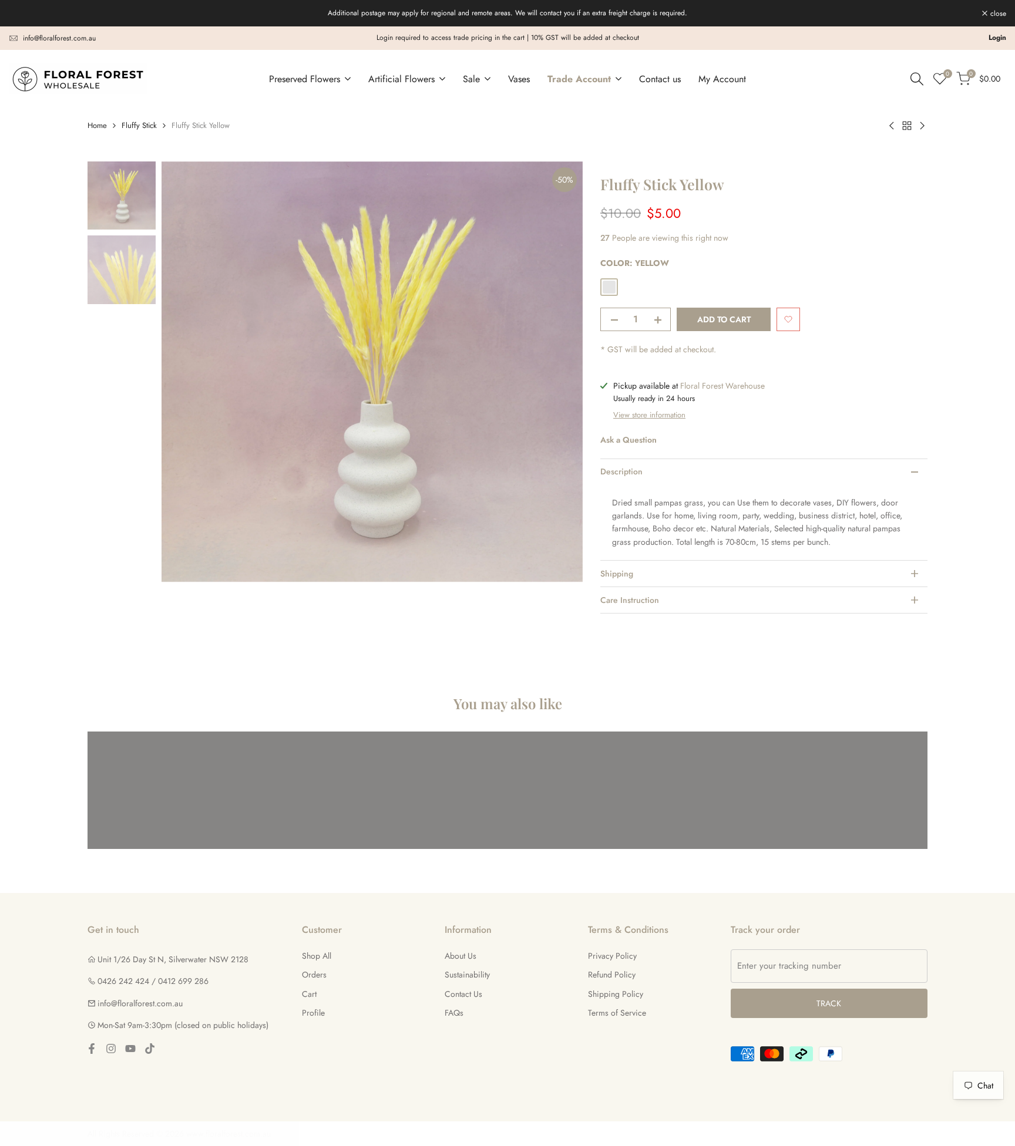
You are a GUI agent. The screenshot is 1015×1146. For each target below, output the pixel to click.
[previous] (185, 371)
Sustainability (467, 974)
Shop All (316, 956)
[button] (788, 319)
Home (97, 125)
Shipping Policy (615, 994)
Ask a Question (628, 440)
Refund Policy (612, 974)
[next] (559, 371)
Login (997, 37)
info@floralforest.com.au (59, 38)
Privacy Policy (612, 956)
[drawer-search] (916, 79)
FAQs (454, 1013)
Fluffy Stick (139, 125)
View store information (649, 414)
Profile (313, 1013)
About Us (460, 956)
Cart (309, 994)
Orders (314, 974)
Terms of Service (617, 1013)
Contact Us (463, 994)
